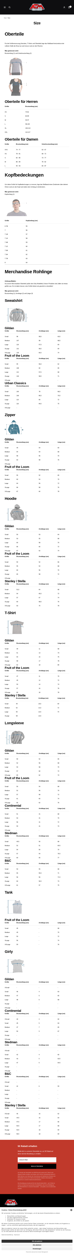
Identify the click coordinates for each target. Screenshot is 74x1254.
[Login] (64, 7)
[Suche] (9, 7)
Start (5, 18)
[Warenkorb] (69, 7)
